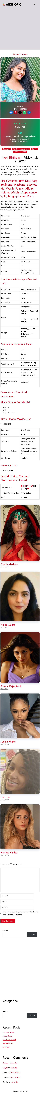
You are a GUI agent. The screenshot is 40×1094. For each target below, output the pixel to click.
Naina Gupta (7, 625)
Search (5, 930)
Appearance (24, 149)
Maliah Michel (8, 742)
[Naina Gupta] (20, 620)
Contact (23, 152)
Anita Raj (14, 1063)
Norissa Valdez (8, 852)
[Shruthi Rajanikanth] (20, 681)
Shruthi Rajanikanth (11, 686)
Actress (20, 106)
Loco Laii (5, 797)
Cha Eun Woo (15, 1072)
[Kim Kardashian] (20, 559)
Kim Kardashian (9, 564)
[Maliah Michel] (20, 737)
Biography (6, 149)
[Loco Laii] (20, 792)
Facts (16, 152)
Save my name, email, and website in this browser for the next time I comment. (21, 913)
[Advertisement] (20, 30)
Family (15, 149)
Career (34, 149)
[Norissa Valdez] (20, 848)
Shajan (5, 1063)
